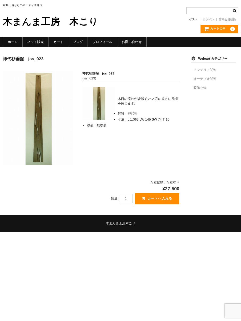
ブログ (78, 42)
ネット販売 (35, 42)
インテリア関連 (205, 70)
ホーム (13, 42)
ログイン (208, 19)
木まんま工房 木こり (50, 21)
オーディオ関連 (205, 79)
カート (58, 42)
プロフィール (102, 42)
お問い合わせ (132, 42)
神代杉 (132, 113)
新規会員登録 (227, 19)
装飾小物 (200, 88)
